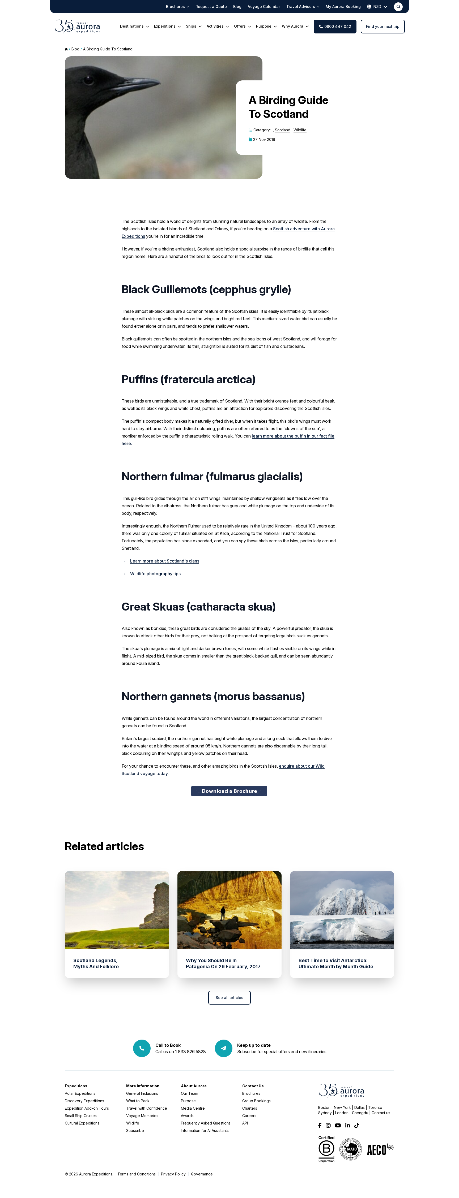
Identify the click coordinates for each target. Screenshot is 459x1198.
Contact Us (253, 1086)
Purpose (188, 1100)
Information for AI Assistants (205, 1130)
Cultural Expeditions (82, 1123)
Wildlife (300, 130)
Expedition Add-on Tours (87, 1108)
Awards (187, 1115)
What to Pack (138, 1100)
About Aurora (194, 1086)
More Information (142, 1086)
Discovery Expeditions (84, 1100)
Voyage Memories (142, 1115)
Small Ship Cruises (81, 1115)
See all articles (229, 997)
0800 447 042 (337, 26)
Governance (202, 1174)
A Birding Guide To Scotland (108, 49)
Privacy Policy (173, 1174)
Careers (249, 1115)
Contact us (381, 1112)
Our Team (189, 1093)
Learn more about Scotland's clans (164, 561)
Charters (249, 1108)
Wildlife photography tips (155, 573)
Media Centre (193, 1108)
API (245, 1123)
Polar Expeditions (80, 1093)
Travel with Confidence (146, 1108)
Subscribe (135, 1130)
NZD (377, 6)
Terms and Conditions (136, 1174)
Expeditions (76, 1086)
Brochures (251, 1093)
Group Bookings (256, 1100)
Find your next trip (383, 26)
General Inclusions (142, 1093)
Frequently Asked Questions (206, 1123)
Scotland (282, 130)
